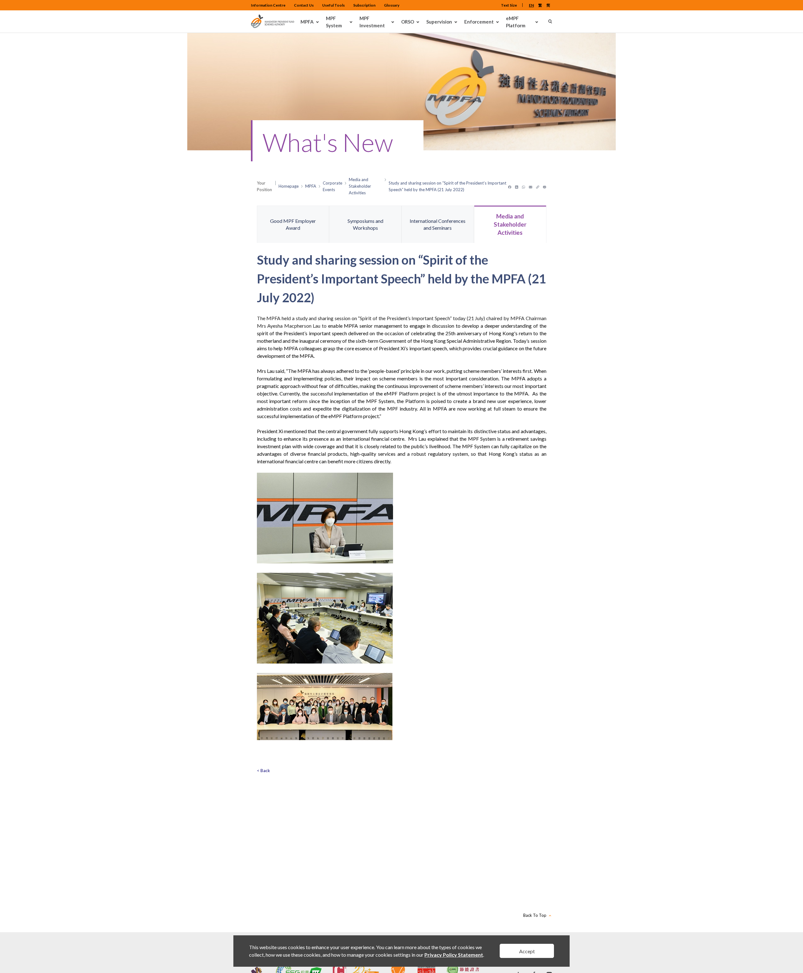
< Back (263, 770)
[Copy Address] (537, 186)
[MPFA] (272, 26)
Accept (527, 951)
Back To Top (534, 915)
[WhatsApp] (523, 186)
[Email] (530, 186)
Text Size (509, 5)
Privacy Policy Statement (453, 955)
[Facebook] (509, 186)
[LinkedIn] (516, 186)
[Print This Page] (544, 186)
